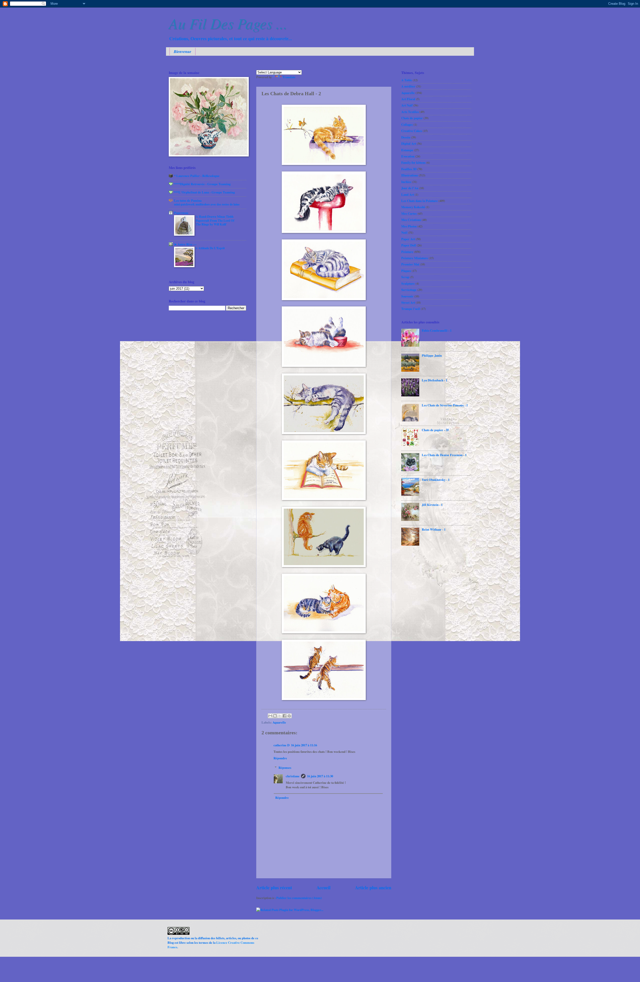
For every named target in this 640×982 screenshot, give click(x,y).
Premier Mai (410, 264)
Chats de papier (412, 118)
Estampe (407, 150)
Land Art (407, 194)
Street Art (408, 302)
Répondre (280, 758)
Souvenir (407, 296)
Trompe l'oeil (410, 308)
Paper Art (408, 239)
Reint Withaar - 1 (434, 529)
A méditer (408, 86)
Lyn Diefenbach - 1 (434, 380)
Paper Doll (408, 245)
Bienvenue (182, 51)
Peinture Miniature (414, 258)
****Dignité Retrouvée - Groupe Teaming (202, 184)
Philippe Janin (432, 355)
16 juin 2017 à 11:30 (320, 776)
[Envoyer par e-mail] (270, 715)
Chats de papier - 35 (435, 430)
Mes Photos (409, 226)
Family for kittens (413, 162)
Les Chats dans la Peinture (419, 200)
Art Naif (406, 105)
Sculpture (408, 283)
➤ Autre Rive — (185, 244)
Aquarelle (279, 722)
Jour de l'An (409, 188)
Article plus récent (274, 887)
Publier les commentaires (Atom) (299, 898)
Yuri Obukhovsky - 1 (436, 479)
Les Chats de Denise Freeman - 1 (444, 455)
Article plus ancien (373, 887)
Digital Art (408, 143)
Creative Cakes (411, 130)
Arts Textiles (410, 111)
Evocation (407, 156)
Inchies (406, 181)
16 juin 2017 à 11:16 (304, 745)
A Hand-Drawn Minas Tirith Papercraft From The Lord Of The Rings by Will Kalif (215, 220)
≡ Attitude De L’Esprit (210, 248)
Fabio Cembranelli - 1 (437, 330)
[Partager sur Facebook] (284, 715)
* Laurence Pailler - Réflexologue (197, 175)
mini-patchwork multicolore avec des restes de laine (207, 204)
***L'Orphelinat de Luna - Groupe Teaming (204, 192)
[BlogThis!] (275, 715)
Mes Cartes (409, 213)
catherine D (282, 745)
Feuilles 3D (408, 169)
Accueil (323, 887)
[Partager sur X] (279, 715)
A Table (406, 80)
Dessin (405, 137)
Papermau (181, 212)
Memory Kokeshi (413, 207)
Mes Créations (411, 219)
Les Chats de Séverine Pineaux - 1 (445, 405)
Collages (407, 124)
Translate (289, 77)
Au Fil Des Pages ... (228, 23)
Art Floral (408, 99)
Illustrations (409, 175)
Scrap (405, 277)
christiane (293, 776)
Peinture (407, 251)
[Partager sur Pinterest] (289, 715)
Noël (404, 232)
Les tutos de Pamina (188, 200)
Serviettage (408, 289)
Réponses (284, 767)
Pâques (406, 270)
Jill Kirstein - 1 (432, 504)
